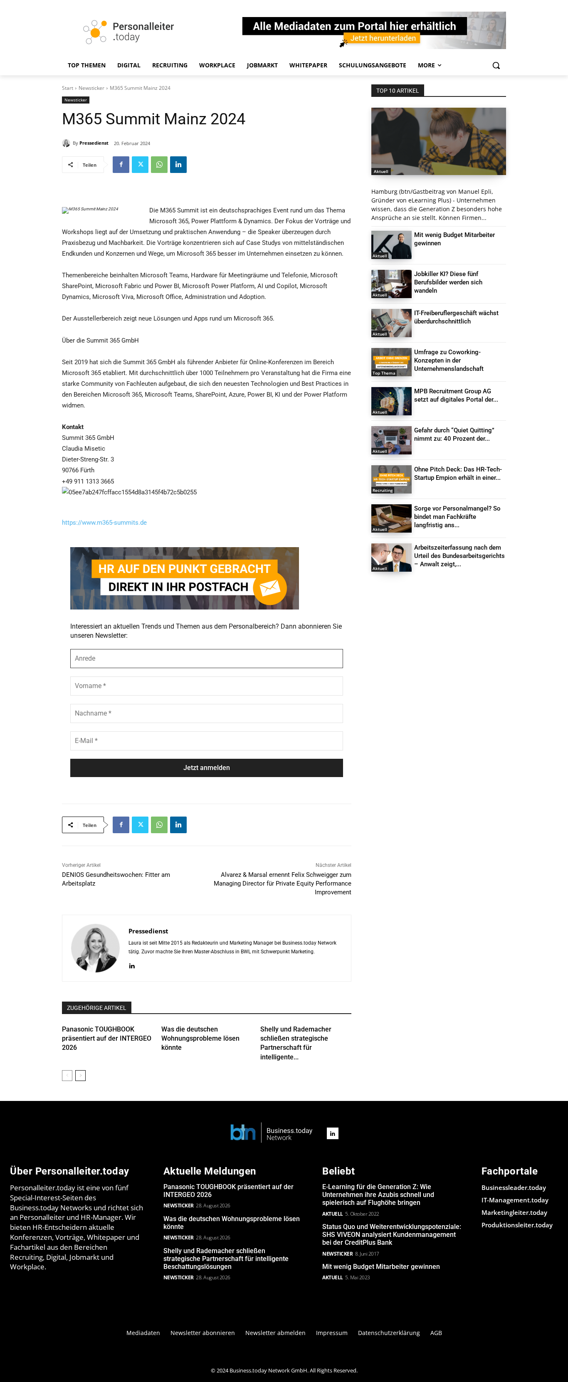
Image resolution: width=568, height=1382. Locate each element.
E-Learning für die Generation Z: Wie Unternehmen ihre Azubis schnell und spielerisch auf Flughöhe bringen (378, 1195)
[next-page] (80, 1075)
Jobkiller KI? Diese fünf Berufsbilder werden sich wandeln (448, 282)
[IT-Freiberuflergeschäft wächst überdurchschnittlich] (391, 323)
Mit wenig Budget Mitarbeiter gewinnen (381, 1267)
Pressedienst (94, 143)
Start (67, 87)
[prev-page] (67, 1075)
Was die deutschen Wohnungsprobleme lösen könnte (200, 1038)
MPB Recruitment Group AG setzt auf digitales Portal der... (456, 395)
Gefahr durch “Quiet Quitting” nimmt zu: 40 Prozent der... (454, 434)
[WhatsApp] (159, 164)
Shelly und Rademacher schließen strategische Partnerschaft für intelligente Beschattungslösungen (226, 1259)
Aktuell (381, 171)
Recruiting (383, 490)
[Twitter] (140, 164)
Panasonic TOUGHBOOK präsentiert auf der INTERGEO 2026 (106, 1038)
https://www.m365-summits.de (104, 522)
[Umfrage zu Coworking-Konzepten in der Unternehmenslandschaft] (391, 362)
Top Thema (384, 373)
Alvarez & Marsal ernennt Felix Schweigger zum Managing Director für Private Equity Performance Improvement (282, 883)
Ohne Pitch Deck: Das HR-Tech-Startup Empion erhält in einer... (458, 473)
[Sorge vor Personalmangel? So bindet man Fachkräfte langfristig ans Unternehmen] (391, 518)
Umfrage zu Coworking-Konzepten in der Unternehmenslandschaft (449, 360)
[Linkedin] (178, 164)
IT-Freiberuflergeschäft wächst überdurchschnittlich (456, 317)
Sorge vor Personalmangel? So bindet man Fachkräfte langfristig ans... (457, 517)
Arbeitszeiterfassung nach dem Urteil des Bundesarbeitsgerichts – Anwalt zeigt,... (459, 556)
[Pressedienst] (67, 143)
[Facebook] (121, 164)
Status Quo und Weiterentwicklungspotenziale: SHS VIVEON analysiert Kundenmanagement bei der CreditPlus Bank (391, 1234)
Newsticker (91, 87)
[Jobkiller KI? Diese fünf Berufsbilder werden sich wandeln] (391, 284)
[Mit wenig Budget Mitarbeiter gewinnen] (391, 245)
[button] (496, 65)
